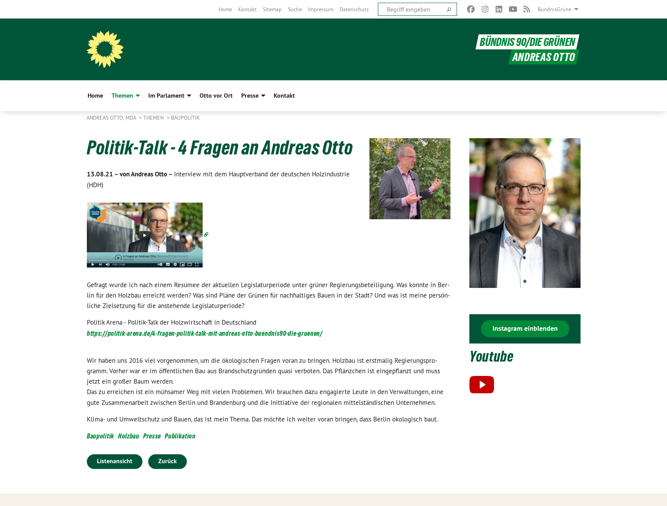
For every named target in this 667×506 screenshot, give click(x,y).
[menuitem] (225, 9)
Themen (154, 117)
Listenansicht (114, 461)
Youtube (491, 356)
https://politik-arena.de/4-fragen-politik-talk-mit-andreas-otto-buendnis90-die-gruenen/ (205, 333)
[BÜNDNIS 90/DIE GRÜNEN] (105, 49)
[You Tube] (513, 9)
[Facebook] (471, 9)
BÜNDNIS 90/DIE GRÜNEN (527, 42)
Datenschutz (354, 9)
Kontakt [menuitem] (284, 95)
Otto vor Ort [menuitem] (216, 95)
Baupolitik (185, 117)
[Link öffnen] (148, 234)
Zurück (167, 461)
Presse (152, 436)
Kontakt (247, 9)
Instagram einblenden (525, 328)
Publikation (180, 436)
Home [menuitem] (95, 95)
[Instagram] (485, 9)
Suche (295, 9)
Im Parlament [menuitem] (166, 95)
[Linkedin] (499, 9)
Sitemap (272, 9)
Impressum (321, 9)
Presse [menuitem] (250, 95)
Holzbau (128, 436)
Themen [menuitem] (122, 95)
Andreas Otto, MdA (111, 117)
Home (225, 9)
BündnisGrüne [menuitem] (554, 9)
